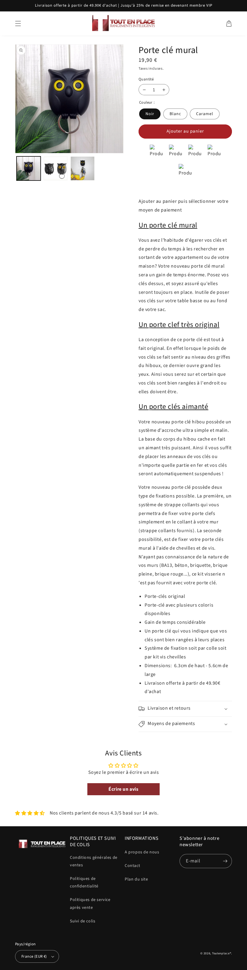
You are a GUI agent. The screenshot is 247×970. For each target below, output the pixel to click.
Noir (149, 114)
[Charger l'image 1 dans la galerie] (29, 168)
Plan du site (136, 879)
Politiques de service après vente (90, 903)
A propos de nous (142, 852)
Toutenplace (221, 953)
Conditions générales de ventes (93, 861)
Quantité (146, 79)
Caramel (204, 114)
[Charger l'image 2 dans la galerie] (56, 168)
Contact (132, 866)
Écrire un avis (123, 789)
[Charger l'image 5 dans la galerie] (82, 168)
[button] (18, 23)
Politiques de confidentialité (84, 882)
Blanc (175, 114)
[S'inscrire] (225, 861)
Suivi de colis (82, 921)
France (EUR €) (34, 956)
